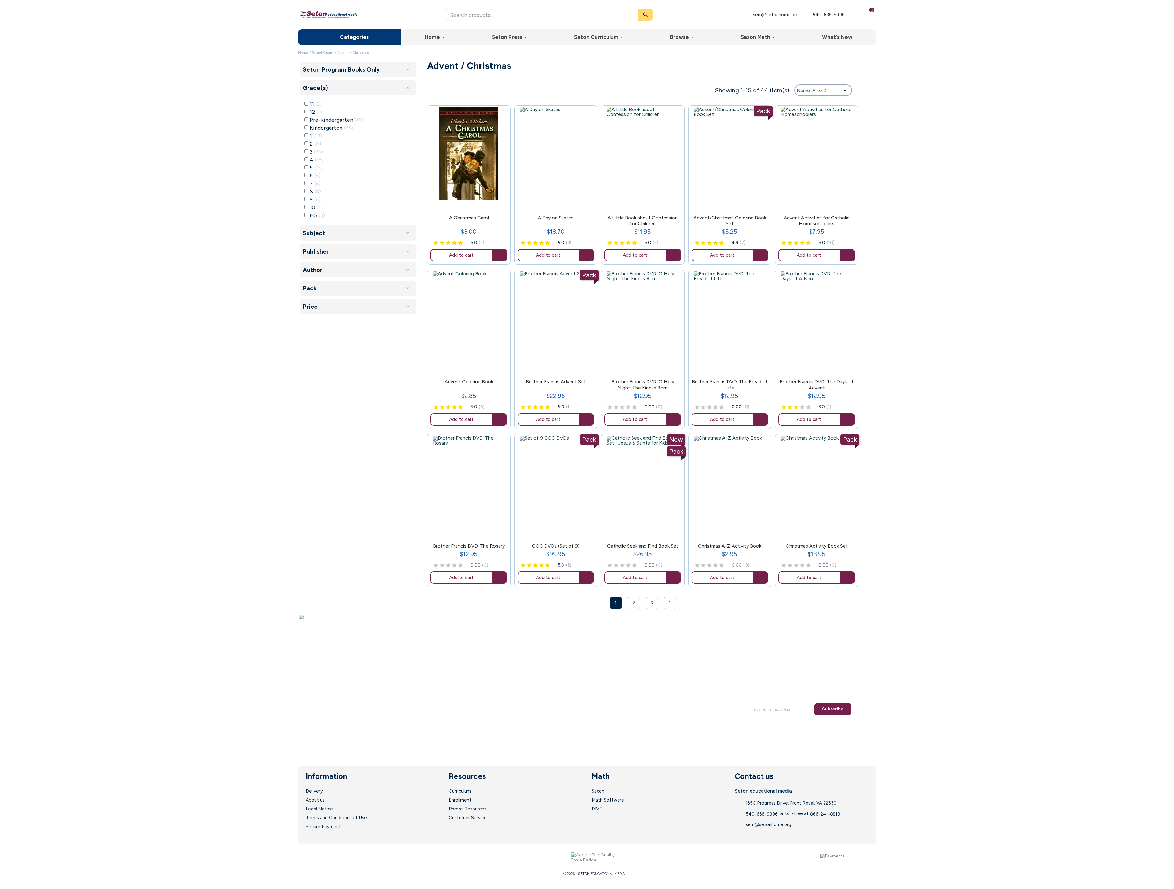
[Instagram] (355, 857)
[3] (448, 243)
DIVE (597, 809)
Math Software (608, 800)
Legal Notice (319, 809)
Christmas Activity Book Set (817, 546)
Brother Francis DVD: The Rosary (469, 546)
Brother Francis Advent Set (556, 382)
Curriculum (460, 791)
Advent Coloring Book (469, 382)
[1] (436, 243)
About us (315, 800)
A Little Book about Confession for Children (642, 220)
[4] (454, 243)
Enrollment (460, 800)
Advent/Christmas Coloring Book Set (729, 220)
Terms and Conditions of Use (336, 817)
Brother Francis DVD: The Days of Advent (817, 384)
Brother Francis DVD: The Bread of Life (730, 384)
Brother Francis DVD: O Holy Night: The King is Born (642, 384)
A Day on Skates (556, 218)
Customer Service (468, 817)
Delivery (314, 791)
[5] (460, 243)
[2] (442, 243)
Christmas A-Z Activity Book (729, 546)
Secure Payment (323, 826)
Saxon (598, 791)
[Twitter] (331, 857)
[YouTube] (343, 857)
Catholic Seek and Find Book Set (642, 546)
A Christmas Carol (469, 218)
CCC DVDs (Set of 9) (556, 546)
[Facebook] (319, 857)
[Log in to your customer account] (854, 15)
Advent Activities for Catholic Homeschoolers (817, 220)
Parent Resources (467, 809)
